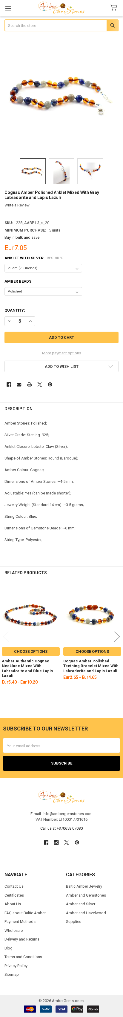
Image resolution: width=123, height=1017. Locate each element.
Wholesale (13, 930)
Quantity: (14, 310)
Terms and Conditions (23, 957)
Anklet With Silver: (34, 258)
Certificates (14, 895)
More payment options (61, 353)
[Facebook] (8, 384)
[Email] (19, 384)
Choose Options (30, 651)
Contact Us (14, 886)
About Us (12, 904)
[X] (39, 384)
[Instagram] (56, 842)
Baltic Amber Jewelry (84, 886)
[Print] (29, 384)
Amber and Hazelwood (86, 913)
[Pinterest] (50, 384)
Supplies (73, 921)
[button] (61, 366)
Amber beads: (18, 281)
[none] (61, 95)
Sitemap (11, 974)
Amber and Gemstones (86, 895)
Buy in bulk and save (21, 237)
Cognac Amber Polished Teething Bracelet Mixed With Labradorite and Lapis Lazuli (91, 666)
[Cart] (115, 8)
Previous (6, 636)
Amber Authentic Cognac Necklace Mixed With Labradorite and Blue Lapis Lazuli (27, 668)
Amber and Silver (80, 904)
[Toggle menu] (8, 8)
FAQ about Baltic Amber (25, 913)
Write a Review (17, 205)
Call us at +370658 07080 (61, 828)
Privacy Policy (15, 966)
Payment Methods (20, 921)
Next (117, 636)
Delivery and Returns (21, 939)
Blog (8, 948)
